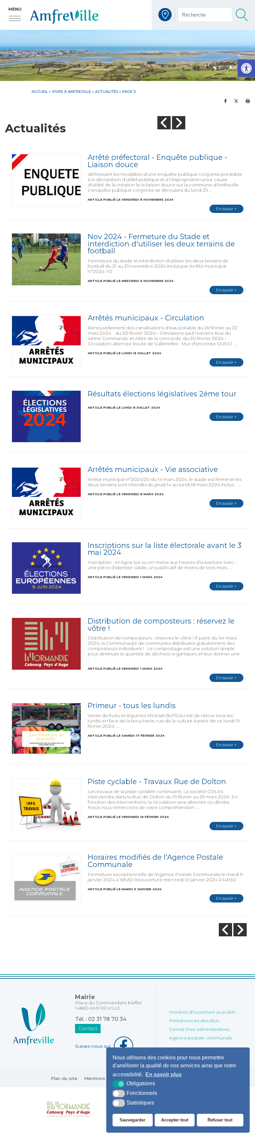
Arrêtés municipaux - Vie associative (153, 469)
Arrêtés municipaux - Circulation (146, 317)
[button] (246, 68)
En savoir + (226, 208)
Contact (87, 1029)
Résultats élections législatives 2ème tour (162, 393)
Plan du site (64, 1078)
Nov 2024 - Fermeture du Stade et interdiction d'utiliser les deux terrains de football (161, 243)
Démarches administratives (199, 1029)
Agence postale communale (200, 1037)
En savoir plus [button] (163, 1074)
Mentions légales (103, 1078)
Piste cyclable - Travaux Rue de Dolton (157, 781)
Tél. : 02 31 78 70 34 (101, 1019)
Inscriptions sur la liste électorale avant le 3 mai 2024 (164, 549)
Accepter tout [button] (174, 1119)
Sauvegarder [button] (132, 1119)
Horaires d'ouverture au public (202, 1012)
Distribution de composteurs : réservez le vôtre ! (161, 625)
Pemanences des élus (194, 1020)
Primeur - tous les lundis (132, 705)
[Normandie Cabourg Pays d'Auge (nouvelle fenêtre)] (68, 1109)
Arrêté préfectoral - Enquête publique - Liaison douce (157, 161)
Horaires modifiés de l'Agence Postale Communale (155, 861)
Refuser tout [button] (220, 1119)
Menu (15, 9)
